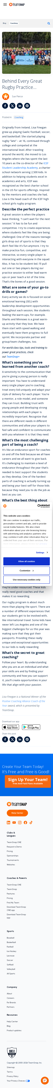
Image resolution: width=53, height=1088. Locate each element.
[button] (45, 1081)
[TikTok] (31, 822)
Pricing (10, 851)
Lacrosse (10, 956)
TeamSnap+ (13, 356)
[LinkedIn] (8, 822)
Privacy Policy (12, 1076)
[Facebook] (25, 822)
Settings (40, 552)
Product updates (14, 1030)
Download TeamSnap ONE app (16, 908)
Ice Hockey (11, 951)
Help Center (17, 813)
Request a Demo (14, 847)
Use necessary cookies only (26, 579)
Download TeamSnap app (16, 916)
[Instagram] (19, 822)
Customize (25, 570)
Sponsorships (12, 856)
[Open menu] (5, 4)
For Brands (11, 1002)
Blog (4, 23)
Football (10, 947)
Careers (10, 998)
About (9, 993)
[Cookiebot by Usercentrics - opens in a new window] (38, 506)
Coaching (14, 23)
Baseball (10, 938)
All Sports (11, 973)
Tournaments (13, 860)
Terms (10, 1072)
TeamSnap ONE (14, 842)
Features (11, 894)
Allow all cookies (26, 561)
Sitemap (11, 1067)
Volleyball (11, 969)
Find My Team (13, 902)
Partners (10, 1007)
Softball (10, 965)
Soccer (10, 960)
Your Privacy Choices (16, 1081)
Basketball (11, 942)
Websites (11, 864)
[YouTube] (14, 822)
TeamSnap (12, 889)
